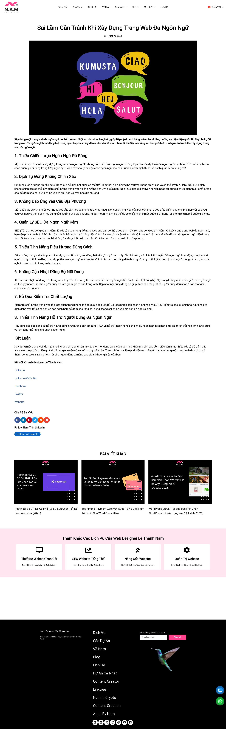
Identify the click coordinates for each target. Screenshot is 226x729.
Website (19, 401)
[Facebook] (101, 722)
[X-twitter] (106, 722)
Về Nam (105, 7)
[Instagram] (112, 722)
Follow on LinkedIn (27, 434)
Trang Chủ (62, 7)
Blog (134, 7)
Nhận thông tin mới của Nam (152, 632)
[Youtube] (124, 722)
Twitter (18, 394)
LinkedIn (19, 370)
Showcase (119, 7)
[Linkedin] (95, 722)
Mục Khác (148, 7)
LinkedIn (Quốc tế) (25, 378)
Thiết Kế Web (114, 35)
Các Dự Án (92, 7)
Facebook (20, 386)
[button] (17, 420)
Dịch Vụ (76, 7)
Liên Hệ (164, 7)
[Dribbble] (118, 722)
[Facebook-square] (130, 722)
